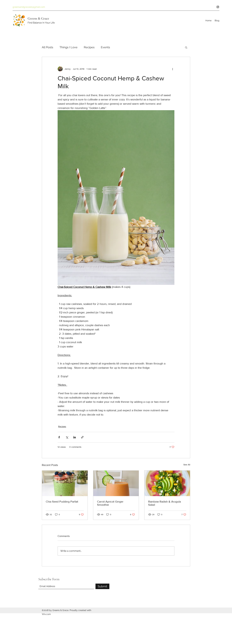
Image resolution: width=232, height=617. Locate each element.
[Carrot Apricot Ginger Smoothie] (116, 483)
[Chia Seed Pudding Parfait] (65, 483)
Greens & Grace (38, 18)
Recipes (89, 47)
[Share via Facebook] (59, 437)
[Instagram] (217, 7)
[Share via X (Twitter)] (66, 437)
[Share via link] (82, 437)
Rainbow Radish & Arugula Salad (164, 503)
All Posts (47, 47)
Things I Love (68, 47)
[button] (186, 47)
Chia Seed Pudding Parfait (62, 501)
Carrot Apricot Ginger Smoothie (110, 503)
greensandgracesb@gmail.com (29, 7)
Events (105, 47)
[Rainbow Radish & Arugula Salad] (167, 483)
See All (186, 464)
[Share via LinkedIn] (74, 437)
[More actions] (172, 69)
